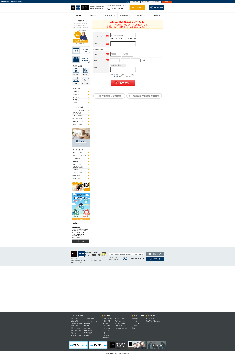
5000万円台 (76, 102)
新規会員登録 (158, 7)
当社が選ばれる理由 (78, 167)
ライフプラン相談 (77, 172)
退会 (133, 328)
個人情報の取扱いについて (154, 321)
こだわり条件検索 (107, 318)
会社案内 (86, 325)
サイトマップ (150, 318)
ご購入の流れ (76, 170)
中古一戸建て (85, 83)
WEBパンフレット (77, 178)
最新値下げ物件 (77, 113)
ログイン (135, 321)
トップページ (74, 318)
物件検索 (78, 15)
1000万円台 (76, 91)
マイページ (135, 323)
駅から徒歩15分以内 (78, 118)
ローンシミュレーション (79, 155)
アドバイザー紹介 (77, 152)
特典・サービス (77, 164)
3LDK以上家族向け (78, 116)
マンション (85, 74)
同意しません (129, 76)
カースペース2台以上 (78, 121)
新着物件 (105, 323)
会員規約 (135, 325)
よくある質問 (76, 158)
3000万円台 (76, 97)
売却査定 (86, 335)
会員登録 (135, 318)
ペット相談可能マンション (122, 328)
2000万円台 (76, 94)
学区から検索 (106, 321)
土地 (76, 83)
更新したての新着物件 (78, 110)
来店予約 (73, 333)
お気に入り (146, 1)
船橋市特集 (105, 337)
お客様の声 (75, 161)
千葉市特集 (105, 335)
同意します (118, 76)
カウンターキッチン (78, 124)
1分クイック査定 (137, 7)
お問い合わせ (156, 15)
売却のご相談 (76, 175)
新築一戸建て (76, 74)
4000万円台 (76, 100)
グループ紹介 (88, 328)
